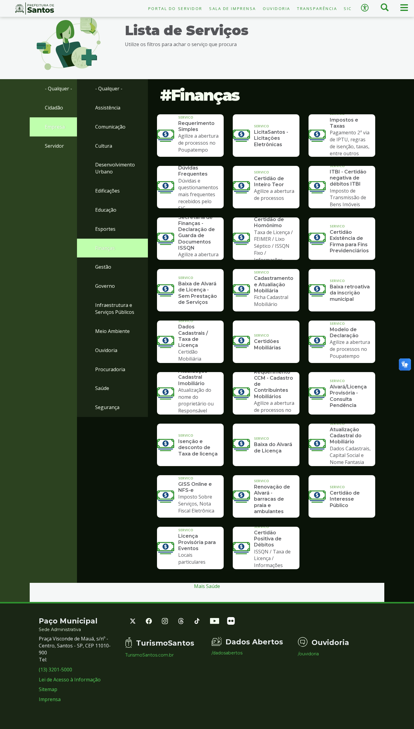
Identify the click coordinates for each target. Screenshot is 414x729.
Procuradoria (110, 369)
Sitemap (48, 689)
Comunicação (110, 126)
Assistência (107, 107)
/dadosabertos (227, 653)
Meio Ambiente (112, 331)
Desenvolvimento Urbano (115, 168)
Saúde (102, 388)
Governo (105, 286)
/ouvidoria (308, 654)
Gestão (103, 267)
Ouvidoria (276, 8)
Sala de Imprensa (232, 8)
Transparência (317, 8)
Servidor (54, 146)
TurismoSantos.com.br (149, 655)
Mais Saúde (207, 586)
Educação (105, 210)
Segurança (107, 407)
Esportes (105, 229)
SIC (348, 8)
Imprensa (50, 699)
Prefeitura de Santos (34, 8)
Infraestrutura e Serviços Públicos (114, 308)
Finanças (105, 248)
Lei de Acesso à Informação (70, 679)
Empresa (55, 126)
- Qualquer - (58, 88)
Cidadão (54, 107)
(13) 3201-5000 (55, 669)
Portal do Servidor (175, 8)
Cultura (103, 146)
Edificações (107, 190)
